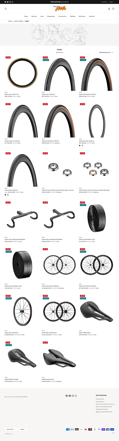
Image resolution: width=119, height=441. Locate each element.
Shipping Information (102, 409)
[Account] (108, 9)
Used (42, 16)
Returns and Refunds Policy (104, 406)
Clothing (72, 16)
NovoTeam (82, 16)
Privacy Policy (100, 399)
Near (113, 432)
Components (51, 16)
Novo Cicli (10, 433)
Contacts (92, 16)
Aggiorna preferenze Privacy (104, 411)
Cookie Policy (100, 401)
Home (26, 16)
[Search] (6, 9)
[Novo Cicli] (59, 9)
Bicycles (34, 16)
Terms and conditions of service (105, 404)
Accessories (62, 16)
